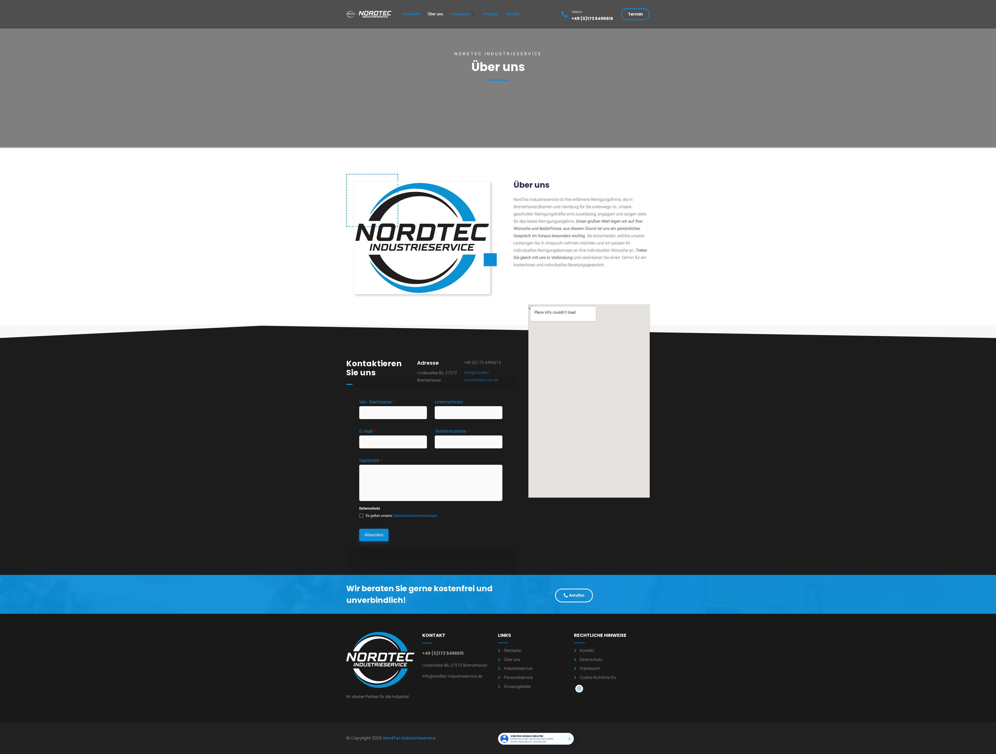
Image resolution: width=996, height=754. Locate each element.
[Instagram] (579, 689)
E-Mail (367, 431)
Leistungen (460, 14)
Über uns (435, 14)
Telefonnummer (452, 431)
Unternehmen (449, 402)
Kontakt (513, 14)
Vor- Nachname (377, 402)
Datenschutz (369, 508)
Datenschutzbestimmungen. (415, 515)
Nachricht (370, 460)
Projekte (490, 14)
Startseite (411, 14)
